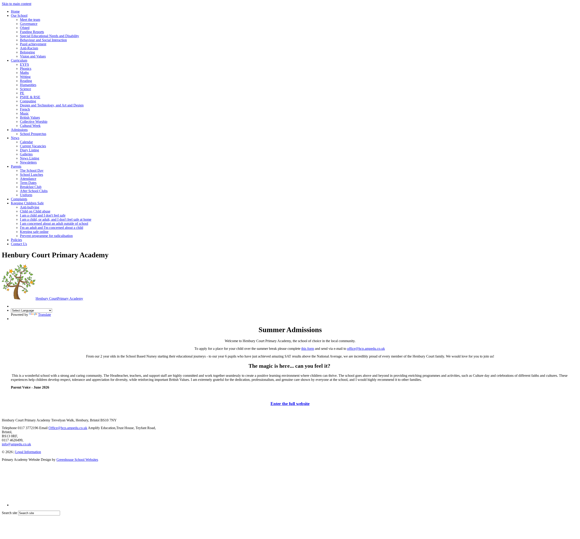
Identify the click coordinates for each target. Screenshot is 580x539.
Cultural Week (30, 126)
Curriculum (19, 60)
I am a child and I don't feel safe (42, 215)
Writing (25, 77)
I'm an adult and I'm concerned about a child (51, 228)
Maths (24, 73)
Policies (16, 240)
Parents (16, 166)
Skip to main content (16, 4)
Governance (28, 24)
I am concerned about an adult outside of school (54, 223)
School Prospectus (33, 134)
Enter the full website (290, 403)
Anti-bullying (29, 207)
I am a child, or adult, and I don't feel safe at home (55, 219)
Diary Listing (29, 150)
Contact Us (19, 244)
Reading (26, 81)
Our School (19, 15)
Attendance (28, 179)
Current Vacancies (33, 146)
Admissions (19, 130)
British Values (30, 117)
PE (22, 93)
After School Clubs (34, 191)
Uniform (26, 195)
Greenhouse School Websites (77, 460)
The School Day (32, 170)
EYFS (24, 64)
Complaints (19, 199)
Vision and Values (33, 56)
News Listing (29, 158)
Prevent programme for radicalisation (46, 236)
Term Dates (28, 183)
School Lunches (31, 174)
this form (307, 348)
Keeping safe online (34, 232)
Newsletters (28, 162)
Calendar (26, 142)
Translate (44, 315)
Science (25, 89)
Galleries (26, 154)
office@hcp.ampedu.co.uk (366, 348)
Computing (28, 101)
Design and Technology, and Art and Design (52, 105)
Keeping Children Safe (27, 203)
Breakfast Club (30, 187)
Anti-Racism (29, 48)
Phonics (25, 68)
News (15, 138)
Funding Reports (32, 32)
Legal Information (28, 452)
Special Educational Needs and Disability (49, 36)
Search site (9, 513)
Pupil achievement (33, 44)
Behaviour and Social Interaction (43, 40)
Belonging (27, 52)
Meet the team (30, 20)
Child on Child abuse (35, 211)
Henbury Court (59, 298)
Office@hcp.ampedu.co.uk (67, 428)
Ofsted (24, 28)
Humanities (28, 85)
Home (15, 11)
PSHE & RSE (30, 97)
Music (24, 113)
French (25, 109)
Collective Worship (33, 121)
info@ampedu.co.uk (16, 444)
